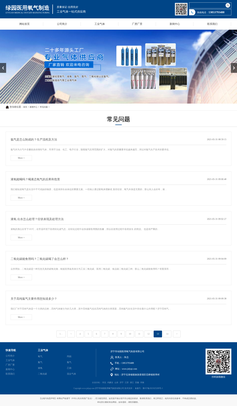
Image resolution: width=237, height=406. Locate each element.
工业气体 (99, 24)
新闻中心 (175, 24)
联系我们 (212, 24)
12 (148, 334)
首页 (25, 107)
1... (61, 334)
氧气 (40, 356)
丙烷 (69, 356)
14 (167, 334)
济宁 (121, 382)
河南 (142, 382)
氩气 (69, 362)
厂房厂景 (137, 24)
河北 (104, 382)
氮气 (40, 362)
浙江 (132, 382)
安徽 (137, 382)
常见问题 (44, 107)
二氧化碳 (42, 374)
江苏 (127, 382)
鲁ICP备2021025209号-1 (153, 388)
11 (139, 334)
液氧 (40, 368)
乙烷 (69, 368)
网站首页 (24, 24)
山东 (116, 382)
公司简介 (62, 24)
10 (130, 334)
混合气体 (71, 374)
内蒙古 (110, 382)
